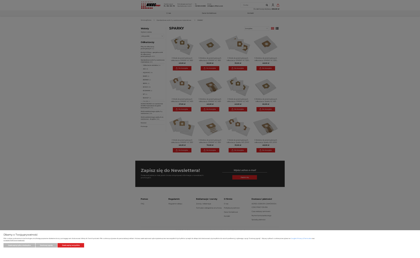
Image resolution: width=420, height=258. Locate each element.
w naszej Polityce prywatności (14, 240)
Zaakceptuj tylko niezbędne (19, 245)
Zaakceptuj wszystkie (71, 245)
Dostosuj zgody (46, 245)
